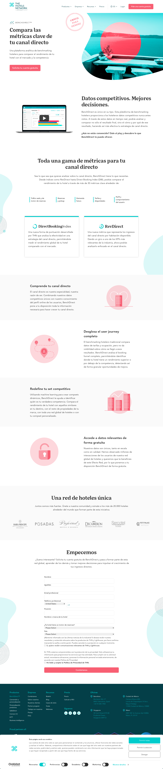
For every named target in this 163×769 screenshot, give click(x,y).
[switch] (64, 764)
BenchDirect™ (15, 696)
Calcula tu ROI (69, 700)
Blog (47, 700)
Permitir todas (144, 740)
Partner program (33, 706)
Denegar (144, 754)
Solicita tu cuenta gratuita (25, 68)
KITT (11, 717)
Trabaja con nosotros (35, 709)
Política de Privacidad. (69, 660)
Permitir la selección (144, 747)
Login (123, 6)
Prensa (30, 712)
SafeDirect (13, 711)
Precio (66, 696)
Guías (48, 706)
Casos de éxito (51, 703)
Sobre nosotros (33, 700)
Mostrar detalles (119, 765)
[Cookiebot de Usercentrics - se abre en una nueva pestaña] (14, 764)
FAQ (29, 716)
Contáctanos (32, 696)
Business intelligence (17, 720)
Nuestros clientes (34, 703)
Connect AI (14, 714)
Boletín (48, 696)
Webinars (49, 709)
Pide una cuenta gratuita (141, 6)
